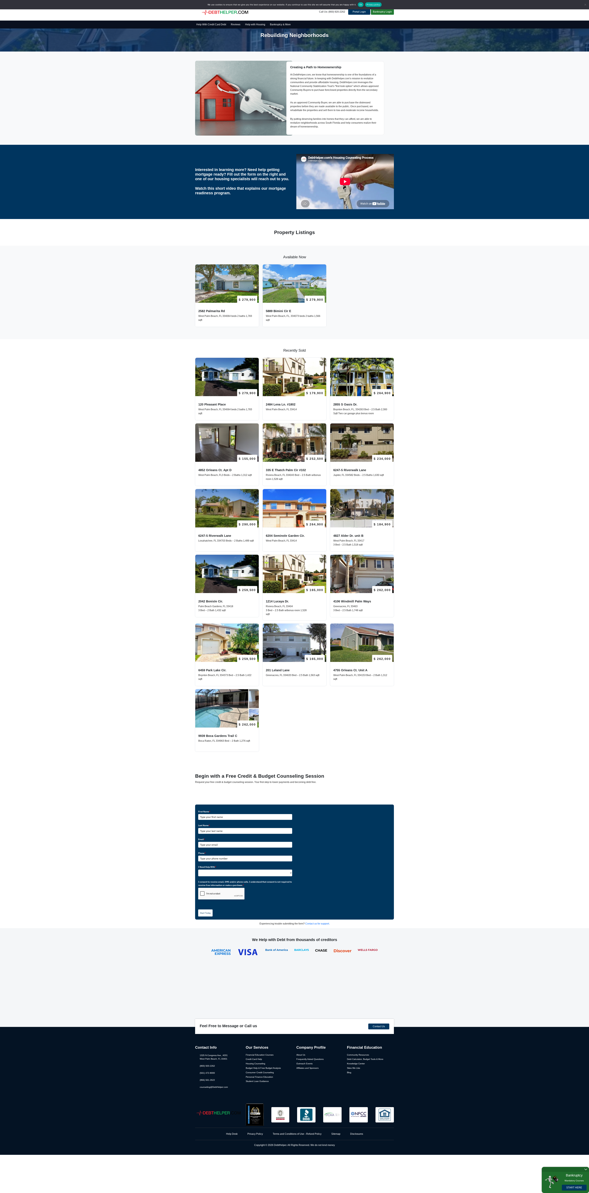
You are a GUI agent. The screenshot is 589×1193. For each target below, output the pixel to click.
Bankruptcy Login (382, 11)
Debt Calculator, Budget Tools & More (365, 1059)
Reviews (235, 24)
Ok (360, 4)
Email (201, 839)
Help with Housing (255, 24)
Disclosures (356, 1134)
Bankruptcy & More (280, 24)
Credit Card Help (254, 1059)
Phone (202, 853)
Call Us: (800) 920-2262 (332, 11)
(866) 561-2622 (207, 1080)
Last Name (204, 825)
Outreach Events (304, 1063)
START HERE (574, 1187)
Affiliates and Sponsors (307, 1068)
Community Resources (358, 1055)
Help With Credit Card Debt (211, 24)
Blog (349, 1072)
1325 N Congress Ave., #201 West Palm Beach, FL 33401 (214, 1057)
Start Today (205, 913)
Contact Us (379, 1026)
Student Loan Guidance (257, 1081)
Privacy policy (373, 4)
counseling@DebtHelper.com (214, 1087)
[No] (585, 4)
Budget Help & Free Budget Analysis (263, 1068)
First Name (204, 811)
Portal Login (359, 11)
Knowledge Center (356, 1063)
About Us (300, 1055)
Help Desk (232, 1134)
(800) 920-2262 (207, 1066)
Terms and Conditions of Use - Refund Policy (297, 1134)
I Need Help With (207, 867)
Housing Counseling (255, 1063)
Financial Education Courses (259, 1055)
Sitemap (335, 1134)
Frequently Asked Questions (310, 1059)
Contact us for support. (317, 923)
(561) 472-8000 (207, 1073)
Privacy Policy (255, 1134)
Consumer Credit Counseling (260, 1072)
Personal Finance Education (259, 1077)
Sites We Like (353, 1068)
